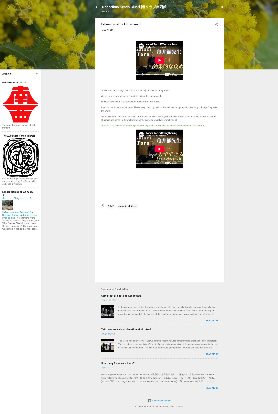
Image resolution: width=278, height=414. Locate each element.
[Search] (222, 7)
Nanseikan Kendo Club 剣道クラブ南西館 (134, 7)
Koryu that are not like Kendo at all (121, 295)
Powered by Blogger (161, 400)
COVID (111, 206)
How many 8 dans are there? (118, 363)
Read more (212, 320)
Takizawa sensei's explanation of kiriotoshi (126, 329)
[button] (216, 24)
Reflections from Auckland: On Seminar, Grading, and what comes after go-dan (19, 215)
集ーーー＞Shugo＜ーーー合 (17, 198)
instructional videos (127, 206)
